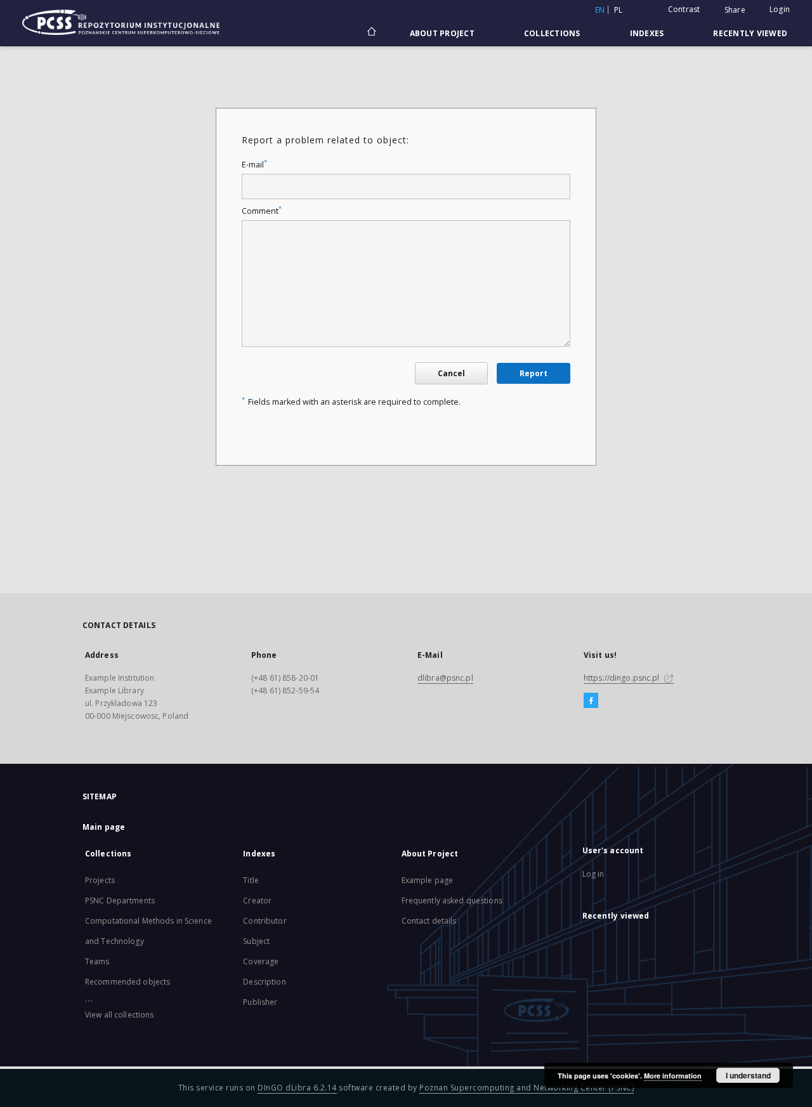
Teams (97, 961)
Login (779, 9)
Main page (103, 827)
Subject (256, 941)
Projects (100, 880)
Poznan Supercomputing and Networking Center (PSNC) (526, 1087)
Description (264, 981)
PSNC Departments (120, 900)
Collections (552, 33)
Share (734, 10)
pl (618, 10)
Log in (593, 873)
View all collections (119, 1014)
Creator (257, 900)
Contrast (684, 9)
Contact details (429, 920)
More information (673, 1075)
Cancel (451, 373)
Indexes (647, 33)
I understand (748, 1075)
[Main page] (371, 33)
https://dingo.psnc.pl (623, 677)
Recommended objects (127, 981)
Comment (262, 211)
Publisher (260, 1002)
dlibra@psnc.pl (445, 677)
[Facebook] (591, 701)
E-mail (254, 164)
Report (533, 373)
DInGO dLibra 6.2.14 (297, 1087)
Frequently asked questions (452, 900)
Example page (427, 880)
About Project (442, 33)
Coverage (260, 961)
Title (251, 880)
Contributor (264, 920)
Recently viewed (750, 33)
